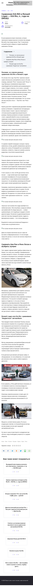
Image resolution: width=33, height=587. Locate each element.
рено (19, 441)
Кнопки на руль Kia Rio (17, 550)
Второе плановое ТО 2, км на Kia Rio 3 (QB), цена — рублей (16, 494)
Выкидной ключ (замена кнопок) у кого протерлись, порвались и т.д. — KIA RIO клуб (16, 466)
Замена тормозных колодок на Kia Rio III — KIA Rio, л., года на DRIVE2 (16, 480)
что (26, 441)
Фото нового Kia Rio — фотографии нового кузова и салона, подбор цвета (16, 564)
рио (23, 441)
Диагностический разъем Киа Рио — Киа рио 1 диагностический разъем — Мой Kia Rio (16, 509)
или (3, 441)
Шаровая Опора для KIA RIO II (16, 538)
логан (10, 441)
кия (6, 441)
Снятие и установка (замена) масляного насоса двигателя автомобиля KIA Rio (16, 525)
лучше (14, 441)
